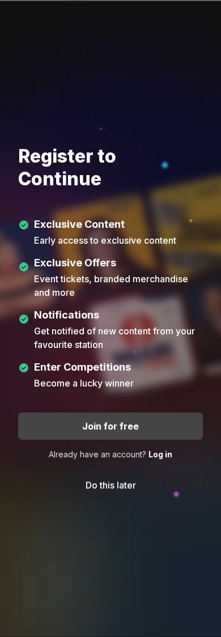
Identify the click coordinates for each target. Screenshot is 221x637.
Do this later (111, 485)
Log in (160, 454)
